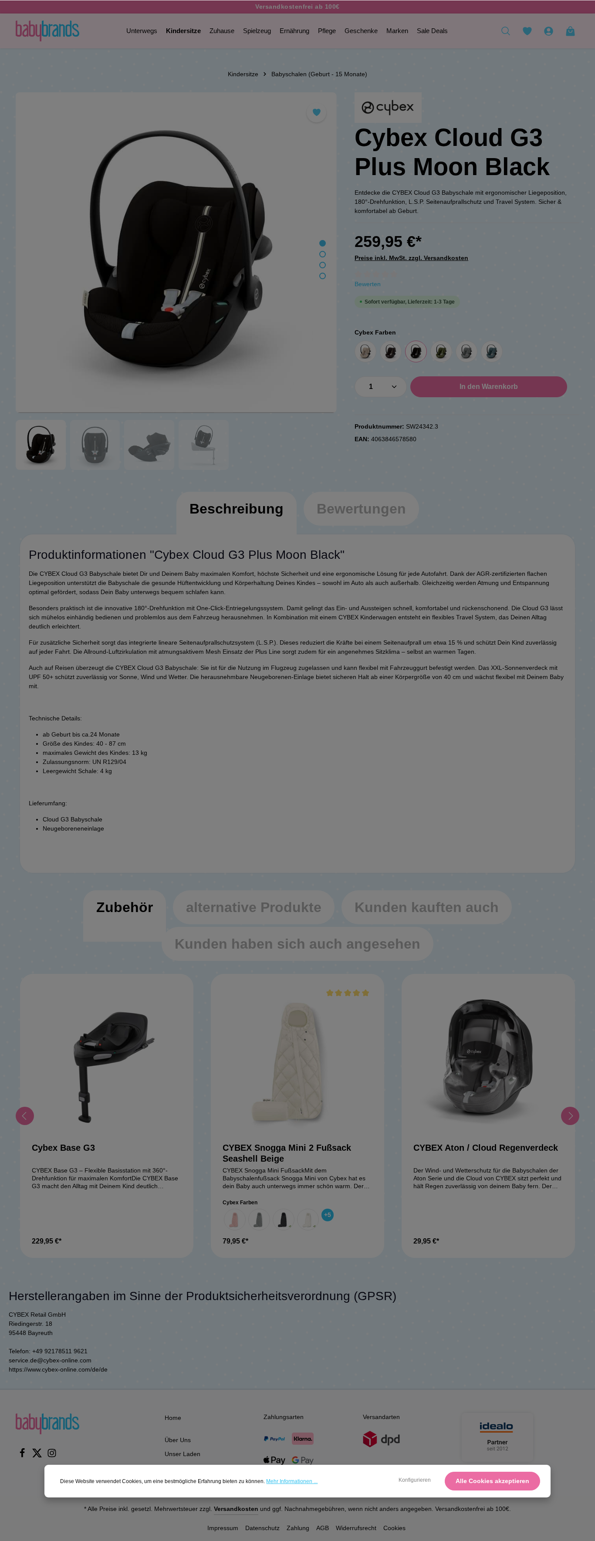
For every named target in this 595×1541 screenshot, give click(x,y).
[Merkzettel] (527, 31)
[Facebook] (23, 1455)
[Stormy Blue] (492, 351)
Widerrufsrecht (356, 1527)
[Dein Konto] (548, 31)
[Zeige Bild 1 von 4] (322, 243)
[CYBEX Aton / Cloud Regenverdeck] (488, 1060)
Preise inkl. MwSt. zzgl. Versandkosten (411, 257)
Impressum (222, 1527)
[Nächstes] (570, 1116)
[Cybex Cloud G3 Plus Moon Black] (176, 252)
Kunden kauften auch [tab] (427, 907)
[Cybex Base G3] (107, 1060)
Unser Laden (182, 1453)
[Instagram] (52, 1455)
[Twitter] (38, 1455)
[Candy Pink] (235, 1219)
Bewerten (368, 283)
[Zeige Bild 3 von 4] (322, 265)
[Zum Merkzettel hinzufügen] (316, 112)
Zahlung (298, 1527)
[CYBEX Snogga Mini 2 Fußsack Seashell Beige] (297, 1060)
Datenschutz (262, 1527)
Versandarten (381, 1416)
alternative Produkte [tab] (253, 907)
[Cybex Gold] (388, 107)
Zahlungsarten (284, 1416)
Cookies (394, 1527)
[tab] (236, 517)
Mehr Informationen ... (292, 1481)
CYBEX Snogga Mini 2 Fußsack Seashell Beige (287, 1153)
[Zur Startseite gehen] (47, 30)
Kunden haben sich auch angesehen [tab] (297, 944)
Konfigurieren (415, 1480)
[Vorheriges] (25, 1116)
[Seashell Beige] (308, 1219)
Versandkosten (236, 1508)
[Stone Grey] (466, 351)
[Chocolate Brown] (391, 351)
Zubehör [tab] (124, 907)
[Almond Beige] (365, 351)
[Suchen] (505, 31)
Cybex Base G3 (63, 1147)
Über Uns (178, 1439)
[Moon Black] (416, 351)
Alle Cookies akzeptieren (492, 1480)
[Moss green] (441, 351)
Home (173, 1417)
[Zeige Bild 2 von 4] (322, 254)
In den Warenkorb (489, 386)
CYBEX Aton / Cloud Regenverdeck (485, 1147)
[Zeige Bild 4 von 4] (322, 276)
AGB (322, 1527)
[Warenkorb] (570, 31)
